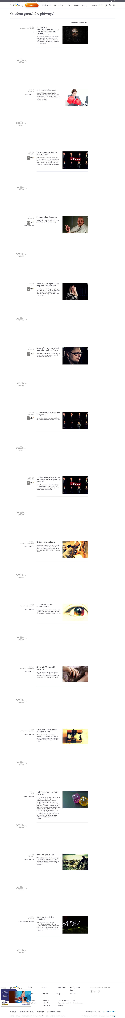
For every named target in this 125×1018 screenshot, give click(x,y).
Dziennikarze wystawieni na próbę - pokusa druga (48, 349)
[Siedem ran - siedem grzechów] (75, 924)
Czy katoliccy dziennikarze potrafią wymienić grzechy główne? (48, 479)
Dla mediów (41, 1016)
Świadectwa (46, 1003)
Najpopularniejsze (83, 22)
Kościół (30, 994)
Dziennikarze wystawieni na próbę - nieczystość (48, 285)
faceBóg (41, 1)
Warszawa (94, 5)
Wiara (69, 5)
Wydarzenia (47, 5)
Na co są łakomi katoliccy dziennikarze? (48, 153)
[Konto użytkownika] (113, 5)
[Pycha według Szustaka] (75, 224)
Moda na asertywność (46, 90)
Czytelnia (45, 994)
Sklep (47, 1)
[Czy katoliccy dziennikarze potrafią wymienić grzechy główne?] (75, 485)
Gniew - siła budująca (46, 542)
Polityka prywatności (27, 1016)
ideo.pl (113, 1016)
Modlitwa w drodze (27, 1)
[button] (106, 5)
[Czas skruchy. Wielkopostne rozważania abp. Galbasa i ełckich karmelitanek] (75, 35)
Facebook (109, 1)
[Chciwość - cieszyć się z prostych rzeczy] (75, 737)
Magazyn (17, 1)
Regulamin (18, 1016)
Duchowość (31, 91)
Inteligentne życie (75, 989)
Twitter (111, 1)
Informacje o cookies (55, 1016)
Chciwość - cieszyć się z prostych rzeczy (47, 731)
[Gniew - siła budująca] (75, 549)
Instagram (114, 1)
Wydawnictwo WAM (27, 1011)
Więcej (84, 5)
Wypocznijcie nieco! (45, 855)
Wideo (76, 5)
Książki (32, 793)
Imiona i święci (46, 1005)
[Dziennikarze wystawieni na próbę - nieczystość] (75, 291)
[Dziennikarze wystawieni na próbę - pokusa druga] (75, 355)
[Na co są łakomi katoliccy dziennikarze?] (75, 160)
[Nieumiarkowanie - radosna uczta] (75, 612)
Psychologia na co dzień (64, 1003)
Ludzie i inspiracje (78, 1003)
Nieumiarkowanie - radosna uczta (45, 606)
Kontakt (35, 1016)
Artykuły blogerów (32, 1003)
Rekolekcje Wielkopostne (27, 29)
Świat (30, 988)
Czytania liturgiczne (63, 1000)
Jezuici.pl (13, 1011)
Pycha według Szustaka (47, 217)
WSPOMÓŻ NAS (111, 1011)
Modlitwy (60, 1005)
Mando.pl (40, 1011)
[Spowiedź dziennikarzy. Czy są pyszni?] (75, 420)
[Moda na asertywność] (75, 97)
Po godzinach (61, 988)
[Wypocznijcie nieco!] (75, 862)
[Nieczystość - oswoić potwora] (75, 674)
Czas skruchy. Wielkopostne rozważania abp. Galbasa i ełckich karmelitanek (48, 30)
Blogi (35, 1)
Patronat (63, 1016)
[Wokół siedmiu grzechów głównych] (75, 799)
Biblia (11, 1)
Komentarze (59, 5)
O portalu (12, 1016)
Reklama (47, 1016)
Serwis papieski (32, 1000)
